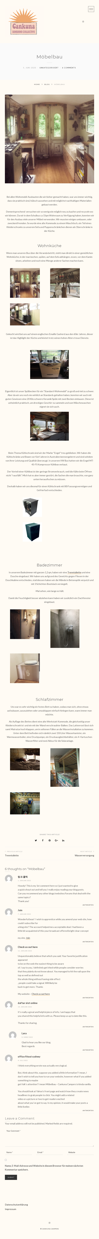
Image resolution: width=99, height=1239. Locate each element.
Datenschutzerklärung (16, 1204)
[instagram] (83, 21)
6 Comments (69, 68)
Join (20, 910)
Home (37, 84)
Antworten (88, 905)
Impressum (10, 1209)
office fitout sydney (29, 1056)
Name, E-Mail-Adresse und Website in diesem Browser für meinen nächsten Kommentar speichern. (44, 1167)
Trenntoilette (74, 572)
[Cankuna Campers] (24, 21)
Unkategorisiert (49, 68)
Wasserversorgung (84, 853)
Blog (47, 84)
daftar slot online (27, 1003)
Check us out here (28, 947)
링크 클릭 (23, 876)
